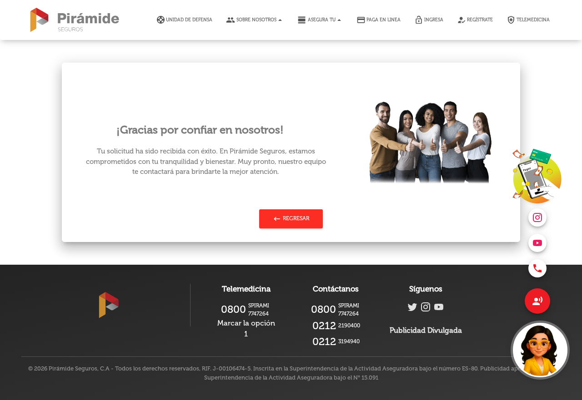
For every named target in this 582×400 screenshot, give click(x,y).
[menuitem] (537, 268)
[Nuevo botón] (540, 350)
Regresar (296, 218)
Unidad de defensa (184, 20)
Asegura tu (322, 20)
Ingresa (428, 20)
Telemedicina (528, 20)
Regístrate (475, 20)
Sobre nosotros (256, 20)
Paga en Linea (378, 20)
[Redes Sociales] (537, 301)
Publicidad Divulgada (426, 330)
